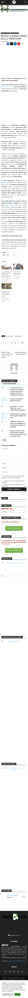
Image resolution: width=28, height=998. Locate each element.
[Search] (26, 2)
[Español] (12, 508)
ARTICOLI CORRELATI (9, 381)
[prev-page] (3, 440)
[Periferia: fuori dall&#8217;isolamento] (18, 266)
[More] (22, 43)
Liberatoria (4, 979)
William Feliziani (9, 205)
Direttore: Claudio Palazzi (13, 977)
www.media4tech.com (13, 952)
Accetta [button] (17, 994)
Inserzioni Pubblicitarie (14, 528)
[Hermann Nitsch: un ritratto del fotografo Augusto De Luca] (5, 416)
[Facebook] (8, 43)
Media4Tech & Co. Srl (15, 948)
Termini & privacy (20, 979)
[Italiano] (8, 508)
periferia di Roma (9, 336)
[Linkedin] (15, 43)
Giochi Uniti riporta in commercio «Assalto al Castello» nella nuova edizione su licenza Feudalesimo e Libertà (17, 391)
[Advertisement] (14, 61)
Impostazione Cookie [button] (8, 994)
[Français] (5, 508)
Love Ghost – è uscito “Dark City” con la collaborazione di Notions (17, 408)
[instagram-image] (6, 904)
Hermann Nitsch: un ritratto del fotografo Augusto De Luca (18, 415)
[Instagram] (9, 971)
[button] (2, 2)
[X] (11, 43)
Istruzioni (23, 977)
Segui (24, 896)
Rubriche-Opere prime (5, 33)
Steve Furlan (4, 41)
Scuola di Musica (18, 336)
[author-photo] (14, 371)
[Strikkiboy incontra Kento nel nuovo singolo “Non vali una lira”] (7, 286)
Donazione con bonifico (14, 550)
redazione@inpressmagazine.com (17, 961)
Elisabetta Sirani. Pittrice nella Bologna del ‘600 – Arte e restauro (7, 355)
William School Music (7, 86)
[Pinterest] (18, 43)
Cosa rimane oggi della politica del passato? (20, 353)
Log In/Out (4, 977)
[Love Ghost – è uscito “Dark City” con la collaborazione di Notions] (5, 408)
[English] (3, 508)
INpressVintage (12, 979)
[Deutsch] (6, 508)
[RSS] (18, 971)
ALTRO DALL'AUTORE (9, 383)
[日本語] (9, 508)
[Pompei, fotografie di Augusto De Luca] (5, 400)
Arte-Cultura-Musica (14, 33)
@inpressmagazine (12, 895)
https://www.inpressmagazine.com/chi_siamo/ (14, 957)
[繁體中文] (2, 508)
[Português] (10, 508)
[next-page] (5, 440)
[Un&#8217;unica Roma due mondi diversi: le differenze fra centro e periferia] (7, 266)
